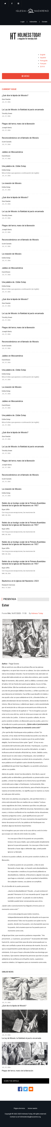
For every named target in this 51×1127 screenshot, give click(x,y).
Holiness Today (37, 613)
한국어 (42, 66)
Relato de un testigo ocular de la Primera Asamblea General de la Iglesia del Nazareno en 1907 (23, 504)
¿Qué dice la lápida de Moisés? (15, 95)
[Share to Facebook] (20, 1089)
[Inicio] (25, 37)
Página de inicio (19, 1108)
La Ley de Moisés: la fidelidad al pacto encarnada (23, 110)
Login (22, 22)
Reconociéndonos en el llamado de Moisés (20, 138)
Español (43, 58)
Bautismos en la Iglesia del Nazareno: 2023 (20, 581)
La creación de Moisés (11, 183)
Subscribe (33, 22)
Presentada (9, 599)
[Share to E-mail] (31, 1089)
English (42, 55)
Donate (44, 22)
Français (43, 63)
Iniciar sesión (32, 1108)
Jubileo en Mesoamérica (12, 152)
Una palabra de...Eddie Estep (14, 166)
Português (43, 61)
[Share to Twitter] (25, 1089)
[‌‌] (5, 3)
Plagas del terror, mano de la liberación (18, 124)
